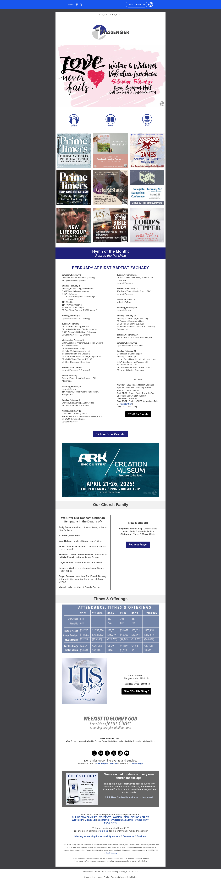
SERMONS (103, 820)
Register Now (126, 404)
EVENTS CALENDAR (122, 820)
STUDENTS (105, 817)
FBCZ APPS (110, 822)
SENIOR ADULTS (140, 817)
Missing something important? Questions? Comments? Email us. (110, 836)
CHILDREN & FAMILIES (84, 817)
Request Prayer (138, 544)
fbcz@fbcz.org (111, 853)
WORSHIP (77, 820)
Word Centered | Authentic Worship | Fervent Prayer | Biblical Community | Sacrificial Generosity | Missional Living (110, 741)
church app (137, 763)
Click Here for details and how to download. (129, 797)
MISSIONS (90, 820)
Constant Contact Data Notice (124, 877)
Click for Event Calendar (110, 434)
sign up (104, 831)
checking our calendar (106, 763)
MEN (126, 817)
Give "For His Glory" (136, 691)
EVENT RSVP (142, 820)
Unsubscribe (89, 877)
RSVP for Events (138, 414)
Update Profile (103, 877)
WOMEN (117, 817)
